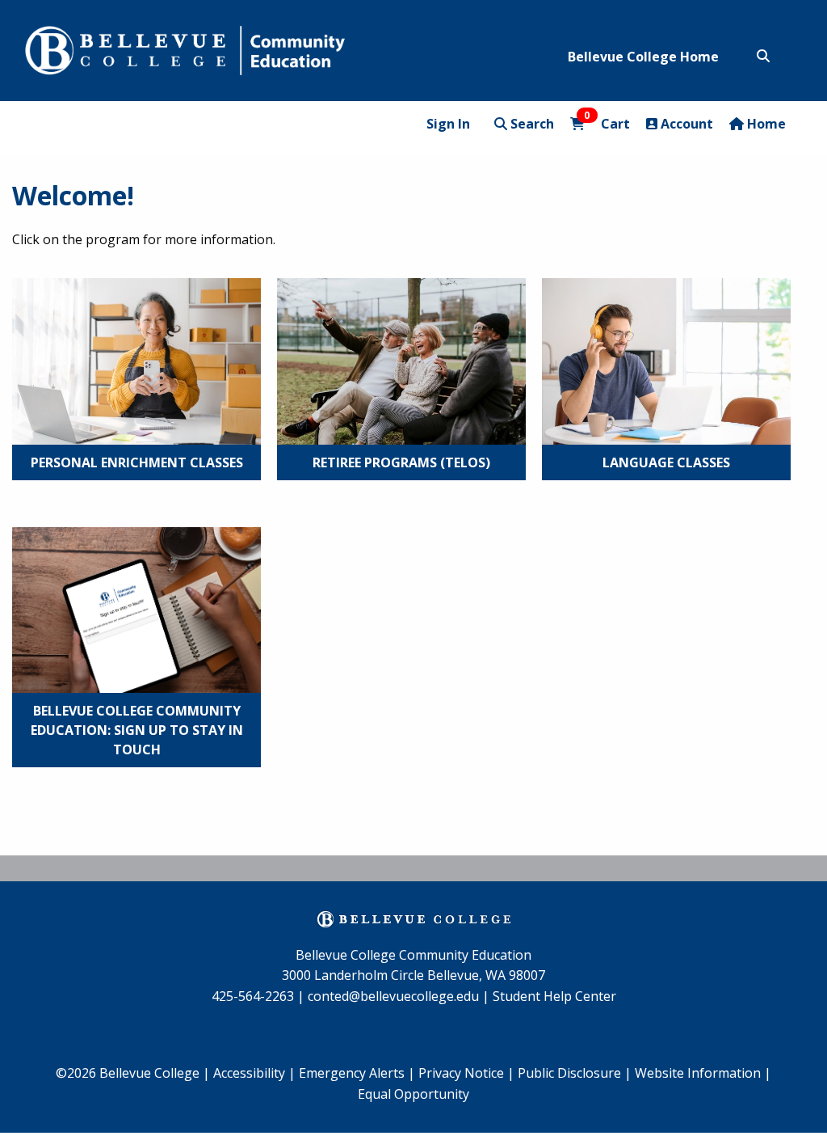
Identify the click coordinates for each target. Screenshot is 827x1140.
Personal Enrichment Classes (137, 462)
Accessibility (250, 1073)
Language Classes (666, 462)
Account (685, 124)
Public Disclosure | (575, 1073)
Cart (606, 123)
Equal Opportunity (413, 1094)
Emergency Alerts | (357, 1073)
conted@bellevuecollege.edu (393, 996)
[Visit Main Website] (185, 48)
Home (765, 124)
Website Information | (703, 1073)
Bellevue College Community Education (413, 955)
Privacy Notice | (466, 1073)
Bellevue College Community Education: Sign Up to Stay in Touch (137, 730)
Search (530, 124)
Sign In (448, 124)
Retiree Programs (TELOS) (401, 462)
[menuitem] (357, 1073)
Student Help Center (554, 996)
